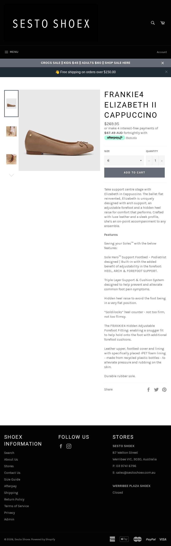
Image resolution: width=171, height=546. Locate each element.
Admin (9, 519)
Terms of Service (16, 506)
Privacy (9, 513)
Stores (9, 466)
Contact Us (12, 473)
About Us (11, 459)
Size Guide (12, 479)
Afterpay (10, 486)
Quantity (152, 151)
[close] (166, 71)
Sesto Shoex (22, 539)
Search (9, 453)
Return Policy (14, 499)
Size (107, 151)
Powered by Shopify (43, 539)
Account (162, 52)
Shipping (11, 493)
